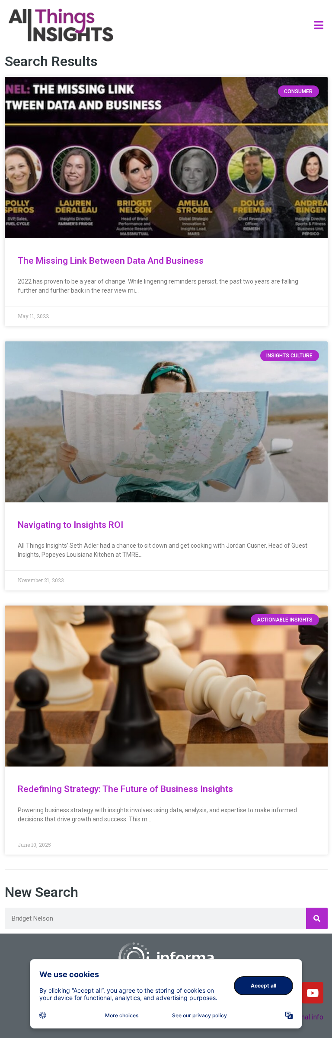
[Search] (317, 918)
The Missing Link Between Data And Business (111, 261)
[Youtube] (312, 992)
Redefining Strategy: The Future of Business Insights (125, 789)
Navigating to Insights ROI (70, 525)
